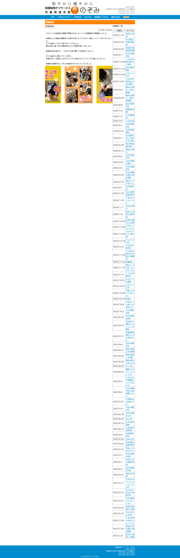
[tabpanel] (79, 86)
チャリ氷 (129, 366)
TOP (52, 17)
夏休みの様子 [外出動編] (130, 89)
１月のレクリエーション (130, 200)
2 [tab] (80, 107)
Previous (44, 86)
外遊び (128, 299)
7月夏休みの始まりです (130, 401)
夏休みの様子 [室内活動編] (130, 98)
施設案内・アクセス (101, 17)
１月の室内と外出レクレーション (130, 520)
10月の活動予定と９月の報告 (130, 81)
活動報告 (126, 17)
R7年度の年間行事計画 (130, 42)
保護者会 (129, 262)
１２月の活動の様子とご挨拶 (130, 61)
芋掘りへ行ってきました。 (130, 293)
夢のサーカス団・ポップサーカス (130, 267)
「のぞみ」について (64, 17)
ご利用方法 (77, 17)
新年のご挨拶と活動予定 (130, 214)
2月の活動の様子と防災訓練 (130, 174)
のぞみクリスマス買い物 (130, 234)
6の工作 (129, 419)
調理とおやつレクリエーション (130, 371)
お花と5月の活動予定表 (130, 462)
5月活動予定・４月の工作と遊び (130, 138)
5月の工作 (130, 439)
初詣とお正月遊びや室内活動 (130, 528)
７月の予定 (130, 121)
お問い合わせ (115, 17)
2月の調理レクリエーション (130, 500)
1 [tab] (77, 107)
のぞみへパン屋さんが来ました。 (130, 304)
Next (114, 86)
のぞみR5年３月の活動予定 (130, 492)
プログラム (88, 17)
